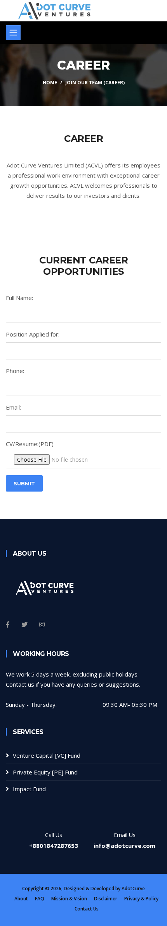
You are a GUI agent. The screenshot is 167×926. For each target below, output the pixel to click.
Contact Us (87, 908)
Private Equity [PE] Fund (45, 772)
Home (50, 82)
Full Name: (19, 298)
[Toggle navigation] (13, 32)
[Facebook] (8, 624)
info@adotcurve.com (124, 845)
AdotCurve (133, 888)
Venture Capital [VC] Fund (46, 755)
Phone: (15, 371)
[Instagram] (42, 624)
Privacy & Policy (141, 898)
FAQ (39, 898)
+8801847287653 (53, 845)
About (21, 898)
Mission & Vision (69, 898)
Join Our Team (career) (95, 82)
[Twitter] (24, 624)
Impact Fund (29, 789)
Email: (13, 407)
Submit (24, 483)
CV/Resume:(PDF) (30, 444)
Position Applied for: (32, 334)
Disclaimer (105, 898)
